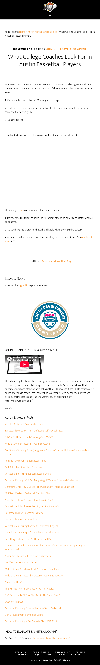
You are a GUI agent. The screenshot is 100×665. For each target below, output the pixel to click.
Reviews (23, 655)
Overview (21, 652)
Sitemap (67, 660)
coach (21, 210)
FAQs (37, 655)
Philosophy (62, 652)
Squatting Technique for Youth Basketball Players (30, 539)
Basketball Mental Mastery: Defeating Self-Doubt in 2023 (34, 430)
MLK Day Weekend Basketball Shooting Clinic (28, 493)
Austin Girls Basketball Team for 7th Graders (28, 556)
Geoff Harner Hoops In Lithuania (21, 562)
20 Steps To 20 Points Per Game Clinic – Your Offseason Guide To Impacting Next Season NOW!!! (46, 547)
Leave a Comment (73, 49)
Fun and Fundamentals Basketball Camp (25, 461)
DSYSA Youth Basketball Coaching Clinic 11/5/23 (29, 437)
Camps (61, 655)
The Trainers (41, 652)
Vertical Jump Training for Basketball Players (28, 474)
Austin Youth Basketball (41, 660)
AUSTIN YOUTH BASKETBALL (50, 7)
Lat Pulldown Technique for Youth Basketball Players (32, 532)
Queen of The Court (15, 602)
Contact (76, 655)
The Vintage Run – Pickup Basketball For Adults (29, 589)
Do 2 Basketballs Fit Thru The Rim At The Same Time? (32, 595)
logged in (23, 285)
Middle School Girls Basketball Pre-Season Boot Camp (32, 569)
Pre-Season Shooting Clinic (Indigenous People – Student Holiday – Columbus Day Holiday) (47, 452)
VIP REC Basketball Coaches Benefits (24, 424)
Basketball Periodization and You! (22, 519)
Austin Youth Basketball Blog (56, 261)
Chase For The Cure (15, 582)
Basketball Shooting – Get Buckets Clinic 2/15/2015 (31, 621)
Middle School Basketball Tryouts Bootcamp (28, 444)
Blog (48, 655)
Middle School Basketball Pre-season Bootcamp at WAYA (34, 575)
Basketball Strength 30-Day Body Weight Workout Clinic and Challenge (41, 480)
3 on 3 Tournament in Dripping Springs (25, 615)
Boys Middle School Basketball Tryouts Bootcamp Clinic (33, 506)
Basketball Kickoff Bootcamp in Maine (24, 513)
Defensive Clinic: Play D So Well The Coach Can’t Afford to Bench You (39, 487)
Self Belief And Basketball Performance (25, 467)
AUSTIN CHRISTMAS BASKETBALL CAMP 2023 (29, 500)
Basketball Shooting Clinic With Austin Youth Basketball (33, 608)
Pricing (80, 652)
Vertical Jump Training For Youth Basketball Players (31, 526)
